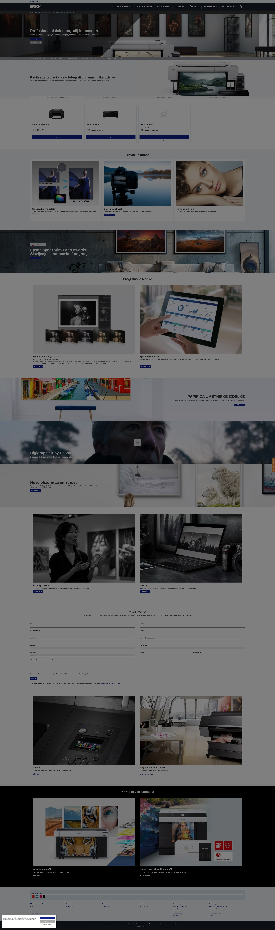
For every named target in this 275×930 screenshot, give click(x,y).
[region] (29, 921)
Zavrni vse (47, 921)
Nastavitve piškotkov (47, 924)
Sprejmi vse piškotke (47, 917)
